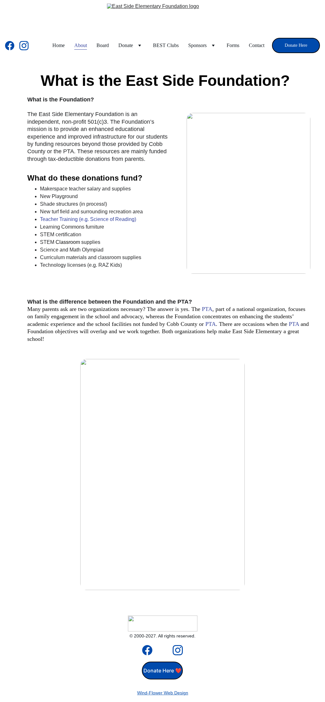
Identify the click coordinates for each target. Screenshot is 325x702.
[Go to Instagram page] (24, 45)
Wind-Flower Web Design (162, 692)
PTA (207, 309)
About (80, 45)
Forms (233, 45)
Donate (125, 45)
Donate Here (296, 45)
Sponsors (197, 45)
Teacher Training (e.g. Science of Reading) (88, 219)
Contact (256, 45)
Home (58, 45)
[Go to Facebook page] (12, 45)
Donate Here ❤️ (162, 670)
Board (102, 45)
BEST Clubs (166, 45)
